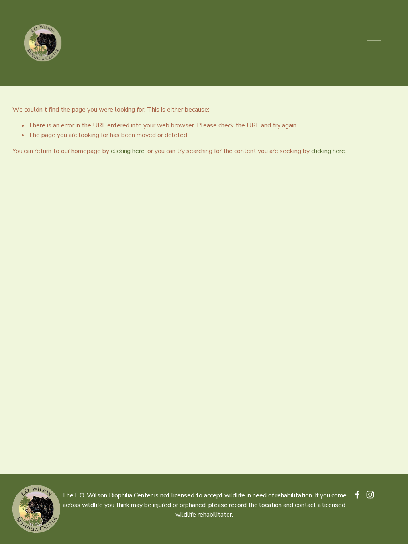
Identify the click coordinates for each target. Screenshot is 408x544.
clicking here (128, 151)
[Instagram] (370, 495)
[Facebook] (357, 495)
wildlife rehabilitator (203, 514)
